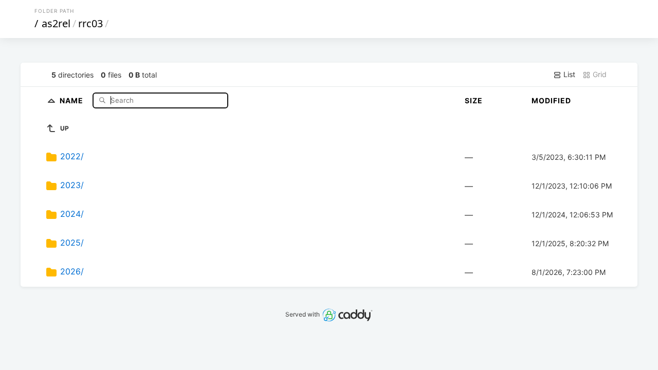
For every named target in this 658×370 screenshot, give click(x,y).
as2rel (56, 23)
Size (474, 100)
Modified (551, 100)
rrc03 (90, 23)
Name (72, 100)
